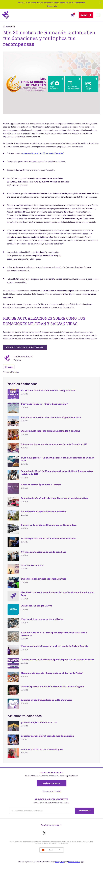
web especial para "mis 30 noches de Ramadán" (43, 153)
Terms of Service (74, 862)
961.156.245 (56, 791)
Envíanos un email (51, 783)
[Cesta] (72, 16)
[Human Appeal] (36, 15)
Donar (84, 15)
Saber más (52, 6)
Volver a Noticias (11, 372)
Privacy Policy (60, 862)
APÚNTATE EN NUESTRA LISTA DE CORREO (25, 347)
